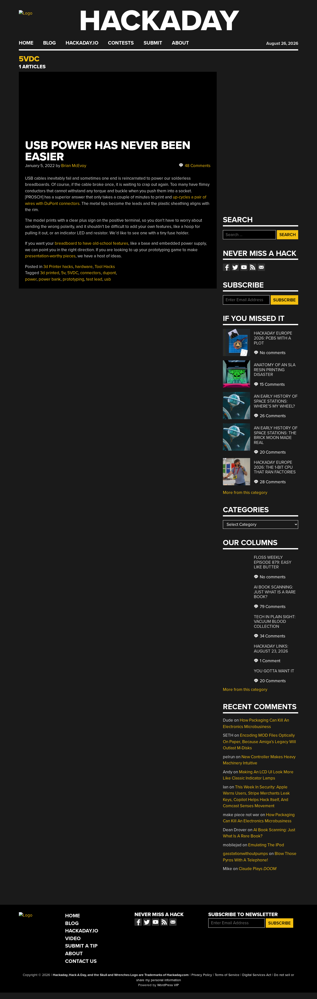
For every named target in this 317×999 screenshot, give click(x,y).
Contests (121, 43)
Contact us (261, 267)
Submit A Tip (81, 946)
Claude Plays (257, 868)
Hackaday (159, 21)
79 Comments (272, 606)
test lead (94, 279)
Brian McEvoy (73, 165)
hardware (84, 266)
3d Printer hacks (58, 266)
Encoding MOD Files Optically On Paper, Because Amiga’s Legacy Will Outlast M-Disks (259, 742)
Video (73, 938)
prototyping (73, 279)
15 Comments (272, 384)
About (180, 43)
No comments (272, 352)
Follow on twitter (235, 267)
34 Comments (272, 636)
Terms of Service (227, 975)
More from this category (245, 492)
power (31, 279)
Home (26, 43)
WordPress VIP (168, 985)
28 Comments (272, 482)
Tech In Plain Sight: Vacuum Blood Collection (274, 621)
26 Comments (272, 415)
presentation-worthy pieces (50, 256)
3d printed (49, 272)
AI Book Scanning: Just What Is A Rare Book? (275, 592)
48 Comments (197, 165)
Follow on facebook (226, 267)
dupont (109, 272)
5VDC (72, 272)
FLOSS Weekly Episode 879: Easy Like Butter (272, 562)
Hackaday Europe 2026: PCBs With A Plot (273, 338)
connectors (90, 272)
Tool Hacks (105, 266)
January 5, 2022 (40, 165)
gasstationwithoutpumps (245, 853)
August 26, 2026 (282, 43)
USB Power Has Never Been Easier (107, 151)
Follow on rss (252, 267)
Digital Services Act (256, 975)
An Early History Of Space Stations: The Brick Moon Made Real (275, 435)
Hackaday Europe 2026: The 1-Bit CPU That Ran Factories (275, 467)
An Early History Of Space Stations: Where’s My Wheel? (275, 401)
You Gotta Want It (274, 671)
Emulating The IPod (266, 845)
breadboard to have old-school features (91, 243)
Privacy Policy (201, 975)
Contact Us (81, 961)
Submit (153, 43)
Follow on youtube (244, 267)
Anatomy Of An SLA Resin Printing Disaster (274, 369)
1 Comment (269, 660)
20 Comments (272, 452)
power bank (50, 279)
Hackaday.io (82, 43)
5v (63, 272)
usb (107, 279)
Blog (49, 43)
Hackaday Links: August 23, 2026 (271, 649)
